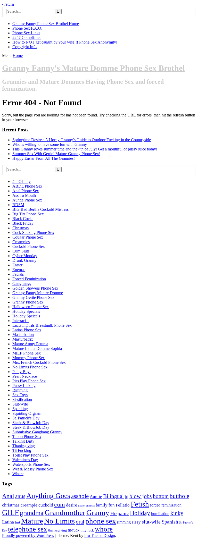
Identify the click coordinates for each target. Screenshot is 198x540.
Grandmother (65, 512)
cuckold (45, 505)
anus (20, 496)
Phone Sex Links (26, 33)
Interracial (20, 320)
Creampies (21, 242)
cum (59, 504)
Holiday (140, 513)
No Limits (59, 521)
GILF (10, 512)
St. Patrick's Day (25, 418)
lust (17, 522)
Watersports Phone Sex (31, 464)
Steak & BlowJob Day (30, 422)
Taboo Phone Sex (26, 436)
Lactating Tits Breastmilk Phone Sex (42, 325)
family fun (105, 505)
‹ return (8, 4)
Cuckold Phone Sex (28, 246)
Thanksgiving (23, 446)
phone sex (100, 521)
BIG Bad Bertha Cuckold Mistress (40, 209)
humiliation (160, 513)
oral (80, 522)
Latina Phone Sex (26, 330)
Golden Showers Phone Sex (35, 288)
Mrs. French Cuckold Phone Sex (39, 362)
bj (126, 496)
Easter (17, 265)
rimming (124, 522)
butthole (179, 496)
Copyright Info (24, 47)
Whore (17, 473)
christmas (11, 505)
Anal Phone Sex (25, 191)
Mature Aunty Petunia (30, 344)
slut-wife (151, 522)
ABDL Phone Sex (27, 186)
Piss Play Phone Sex (29, 381)
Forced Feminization (29, 279)
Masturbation (23, 334)
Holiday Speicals (26, 316)
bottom (161, 496)
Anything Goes (48, 496)
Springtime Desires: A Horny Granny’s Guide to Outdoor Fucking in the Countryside (81, 140)
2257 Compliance (26, 37)
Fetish (140, 504)
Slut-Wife (20, 404)
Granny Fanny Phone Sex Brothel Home (45, 23)
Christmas (20, 228)
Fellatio (123, 505)
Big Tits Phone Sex (28, 214)
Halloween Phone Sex (30, 307)
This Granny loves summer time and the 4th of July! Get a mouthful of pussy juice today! (84, 149)
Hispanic (119, 513)
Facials (18, 274)
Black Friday (23, 223)
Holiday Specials (26, 311)
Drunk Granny (24, 260)
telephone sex (27, 529)
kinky (176, 513)
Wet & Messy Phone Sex (32, 469)
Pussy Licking (24, 385)
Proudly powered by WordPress (28, 535)
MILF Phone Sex (26, 353)
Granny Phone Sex (27, 302)
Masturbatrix (22, 339)
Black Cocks (22, 218)
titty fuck (87, 530)
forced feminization (166, 505)
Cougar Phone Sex (27, 237)
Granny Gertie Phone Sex (33, 297)
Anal (8, 495)
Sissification (22, 399)
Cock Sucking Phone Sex (33, 232)
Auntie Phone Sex (27, 200)
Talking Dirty (23, 441)
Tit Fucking (21, 450)
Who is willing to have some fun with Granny (49, 144)
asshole (80, 496)
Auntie (96, 496)
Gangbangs (21, 283)
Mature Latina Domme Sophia (37, 348)
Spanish (170, 522)
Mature (32, 521)
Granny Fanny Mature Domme (37, 293)
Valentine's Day (25, 460)
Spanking (20, 409)
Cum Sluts (20, 251)
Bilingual (113, 496)
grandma (32, 513)
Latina (8, 522)
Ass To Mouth (24, 195)
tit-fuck (73, 530)
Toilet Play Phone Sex (30, 455)
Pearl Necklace (24, 376)
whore (104, 529)
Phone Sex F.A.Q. (27, 28)
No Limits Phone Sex (29, 367)
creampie (29, 505)
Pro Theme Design (99, 535)
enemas (90, 505)
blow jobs (140, 496)
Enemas (18, 269)
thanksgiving (57, 530)
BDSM (18, 204)
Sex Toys (20, 395)
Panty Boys (21, 371)
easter (81, 505)
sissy (136, 522)
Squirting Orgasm (26, 413)
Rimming (20, 390)
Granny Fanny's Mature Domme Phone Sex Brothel (93, 68)
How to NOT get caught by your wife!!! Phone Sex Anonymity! (64, 42)
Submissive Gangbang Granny (37, 432)
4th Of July (21, 181)
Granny (97, 512)
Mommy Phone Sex (28, 358)
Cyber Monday (24, 256)
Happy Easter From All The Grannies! (43, 158)
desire (71, 505)
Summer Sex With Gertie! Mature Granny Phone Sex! (56, 153)
